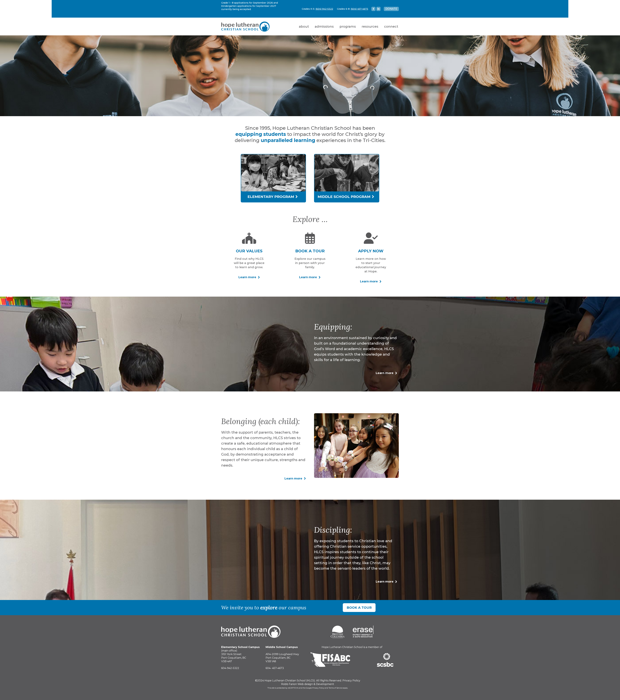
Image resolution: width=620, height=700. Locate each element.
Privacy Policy (351, 680)
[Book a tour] (310, 238)
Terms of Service (335, 688)
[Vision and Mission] (249, 238)
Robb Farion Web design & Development (307, 684)
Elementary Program (271, 197)
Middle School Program (344, 197)
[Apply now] (370, 238)
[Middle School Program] (346, 190)
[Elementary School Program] (273, 190)
